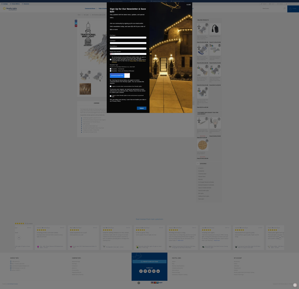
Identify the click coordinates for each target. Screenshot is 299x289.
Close (189, 4)
